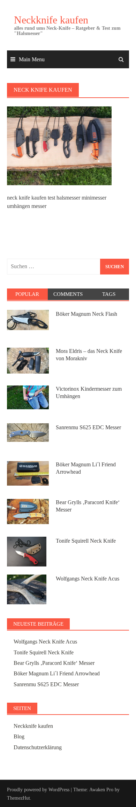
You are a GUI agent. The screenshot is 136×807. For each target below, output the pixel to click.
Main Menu (32, 59)
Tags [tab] (108, 294)
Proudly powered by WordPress (38, 789)
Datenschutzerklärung (38, 747)
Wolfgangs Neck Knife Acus (87, 579)
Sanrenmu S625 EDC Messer (88, 427)
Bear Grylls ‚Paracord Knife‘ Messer (54, 663)
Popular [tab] (27, 294)
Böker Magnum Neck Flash (86, 314)
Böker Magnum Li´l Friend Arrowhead (57, 673)
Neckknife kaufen (51, 20)
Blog (19, 736)
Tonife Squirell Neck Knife (86, 541)
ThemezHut (18, 798)
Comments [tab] (68, 294)
